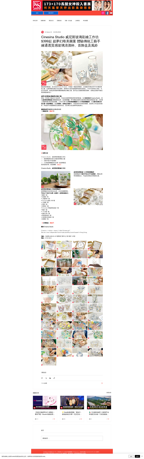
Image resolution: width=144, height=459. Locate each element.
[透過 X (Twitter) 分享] (46, 378)
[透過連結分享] (54, 378)
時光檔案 (85, 20)
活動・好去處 (68, 20)
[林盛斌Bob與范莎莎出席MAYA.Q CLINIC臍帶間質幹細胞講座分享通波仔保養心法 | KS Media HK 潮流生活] (72, 402)
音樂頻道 (59, 20)
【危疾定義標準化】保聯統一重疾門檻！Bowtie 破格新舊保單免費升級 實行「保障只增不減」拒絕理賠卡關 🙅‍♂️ (45, 413)
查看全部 (108, 392)
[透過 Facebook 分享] (42, 378)
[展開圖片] (48, 245)
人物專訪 (77, 20)
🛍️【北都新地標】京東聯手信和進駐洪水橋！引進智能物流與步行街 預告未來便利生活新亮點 (99, 413)
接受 (137, 456)
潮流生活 (51, 20)
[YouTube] (111, 13)
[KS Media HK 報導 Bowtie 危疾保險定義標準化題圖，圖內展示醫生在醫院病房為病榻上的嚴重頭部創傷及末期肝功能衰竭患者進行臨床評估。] (45, 402)
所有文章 (35, 20)
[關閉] (142, 456)
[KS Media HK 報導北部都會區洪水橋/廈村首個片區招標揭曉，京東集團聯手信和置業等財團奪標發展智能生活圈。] (99, 402)
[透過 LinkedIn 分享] (50, 378)
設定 (131, 456)
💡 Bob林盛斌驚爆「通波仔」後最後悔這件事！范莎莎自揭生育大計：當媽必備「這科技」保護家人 (72, 413)
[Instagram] (103, 13)
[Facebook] (107, 13)
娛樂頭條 (43, 20)
